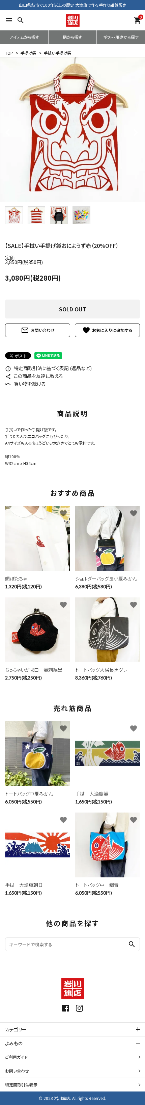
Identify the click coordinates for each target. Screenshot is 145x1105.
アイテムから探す (24, 37)
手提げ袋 (28, 53)
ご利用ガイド (16, 1057)
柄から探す (72, 37)
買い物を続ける (25, 383)
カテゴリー (16, 1029)
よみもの (14, 1043)
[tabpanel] (72, 129)
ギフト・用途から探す (121, 37)
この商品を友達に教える (34, 375)
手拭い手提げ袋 (57, 53)
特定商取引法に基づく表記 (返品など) (48, 368)
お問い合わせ (38, 330)
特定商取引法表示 (21, 1084)
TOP (9, 53)
